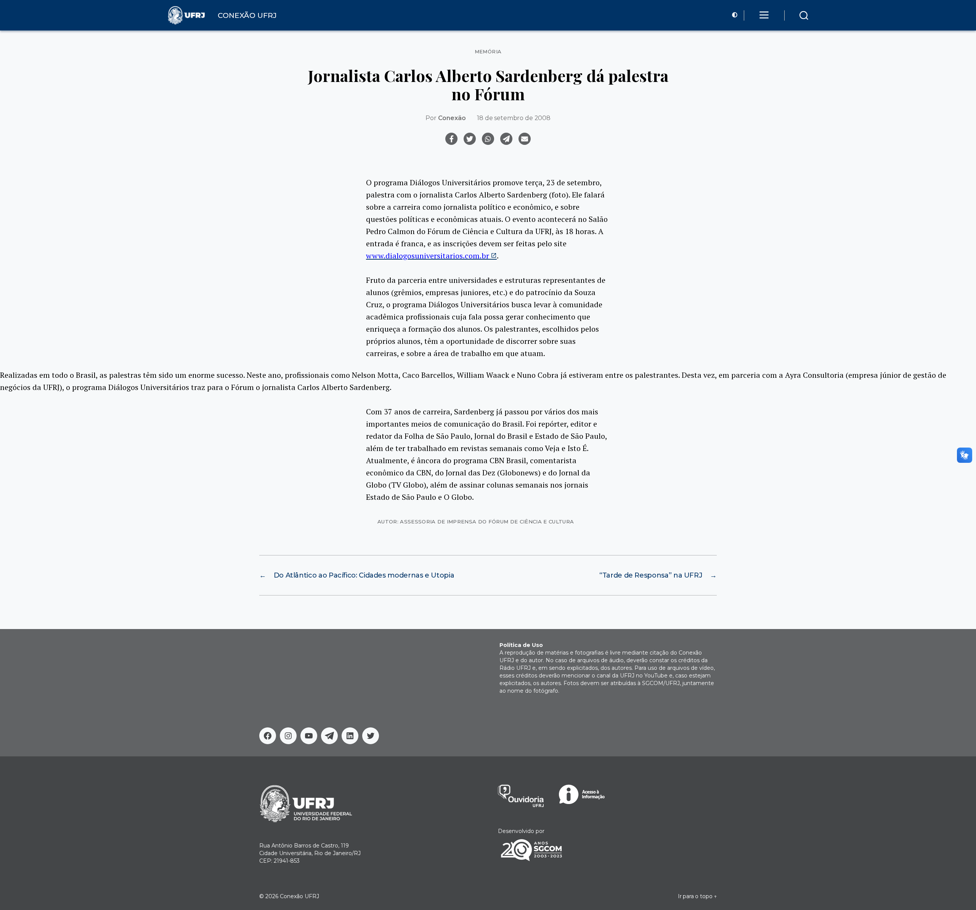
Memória (488, 52)
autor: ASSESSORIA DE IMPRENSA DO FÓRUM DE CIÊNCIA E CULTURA (475, 521)
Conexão (452, 118)
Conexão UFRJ (299, 896)
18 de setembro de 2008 (513, 118)
